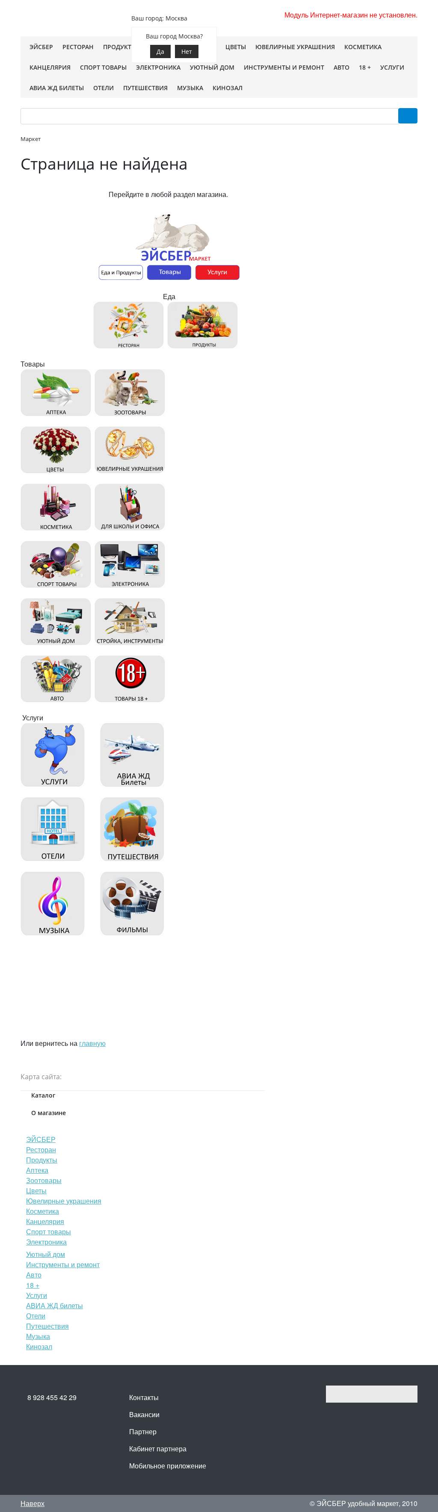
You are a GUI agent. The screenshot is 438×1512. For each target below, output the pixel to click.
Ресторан (41, 1149)
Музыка (38, 1336)
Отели (35, 1316)
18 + (32, 1285)
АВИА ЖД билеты (54, 1305)
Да (160, 51)
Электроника (46, 1242)
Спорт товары (48, 1231)
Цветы (36, 1190)
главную (92, 1043)
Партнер (143, 1431)
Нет (186, 51)
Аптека (37, 1170)
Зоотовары (44, 1180)
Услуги (36, 1295)
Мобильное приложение (167, 1466)
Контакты (144, 1397)
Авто (33, 1275)
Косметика (42, 1211)
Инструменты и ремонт (63, 1264)
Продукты (41, 1160)
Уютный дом (45, 1254)
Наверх (32, 1503)
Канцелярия (45, 1221)
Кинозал (39, 1346)
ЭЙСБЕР (41, 1139)
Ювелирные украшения (63, 1201)
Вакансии (144, 1414)
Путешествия (47, 1326)
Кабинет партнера (157, 1448)
